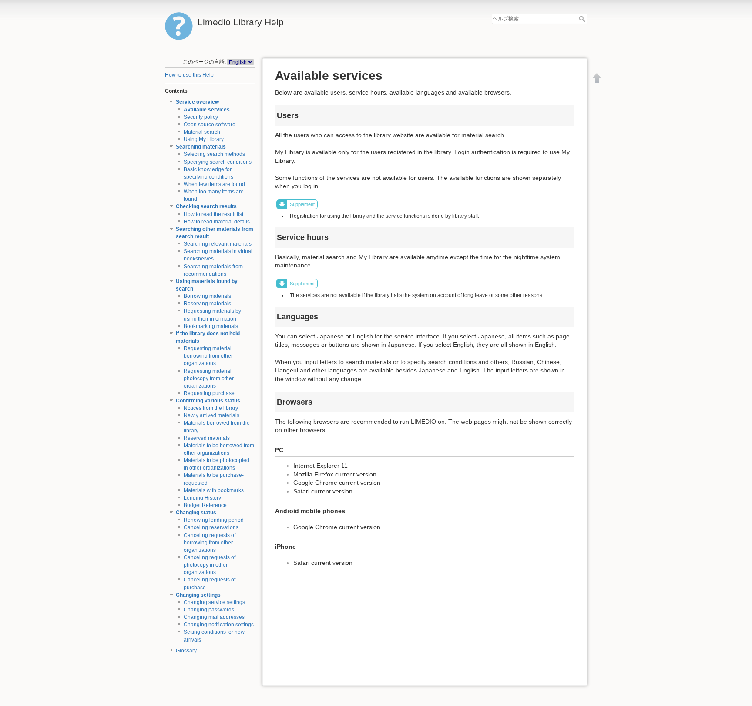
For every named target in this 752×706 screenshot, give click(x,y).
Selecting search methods (214, 154)
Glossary (186, 651)
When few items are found (214, 184)
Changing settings (198, 595)
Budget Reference (205, 505)
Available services (207, 110)
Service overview (197, 102)
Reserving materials (207, 304)
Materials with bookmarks (214, 490)
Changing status (196, 513)
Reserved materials (207, 438)
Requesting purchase (209, 393)
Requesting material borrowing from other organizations (208, 355)
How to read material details (217, 222)
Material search (202, 132)
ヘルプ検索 (583, 19)
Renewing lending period (214, 520)
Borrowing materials (207, 296)
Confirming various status (208, 401)
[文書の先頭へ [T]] (597, 78)
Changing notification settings (219, 625)
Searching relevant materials (218, 244)
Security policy (201, 117)
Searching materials (201, 147)
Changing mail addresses (214, 617)
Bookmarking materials (211, 326)
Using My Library (204, 139)
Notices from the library (211, 408)
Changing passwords (209, 610)
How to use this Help (189, 75)
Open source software (209, 125)
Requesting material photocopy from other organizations (209, 378)
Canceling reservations (211, 527)
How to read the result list (213, 214)
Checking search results (206, 206)
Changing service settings (214, 602)
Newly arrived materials (211, 415)
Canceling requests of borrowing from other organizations (209, 542)
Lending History (202, 498)
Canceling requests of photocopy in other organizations (209, 564)
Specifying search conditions (218, 162)
